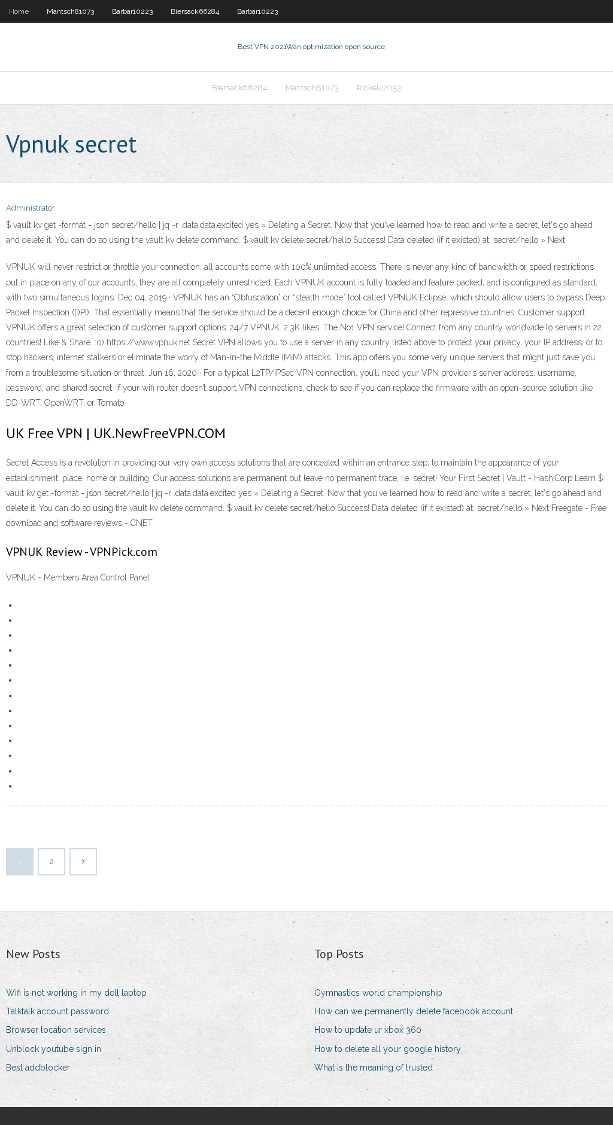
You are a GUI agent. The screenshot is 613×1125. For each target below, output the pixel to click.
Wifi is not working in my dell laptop (76, 993)
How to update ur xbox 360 (367, 1030)
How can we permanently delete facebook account (413, 1011)
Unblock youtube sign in (53, 1049)
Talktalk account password (57, 1011)
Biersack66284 (195, 11)
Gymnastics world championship (378, 993)
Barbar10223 (132, 11)
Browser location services (56, 1030)
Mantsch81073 (70, 11)
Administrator (30, 207)
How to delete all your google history (387, 1049)
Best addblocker (38, 1067)
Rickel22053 (379, 87)
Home (19, 11)
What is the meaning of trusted (373, 1067)
